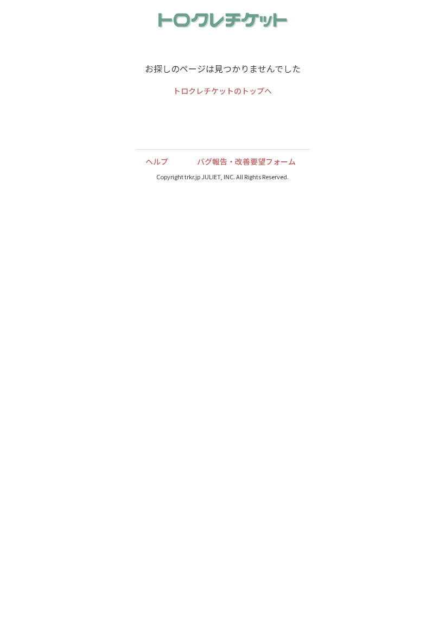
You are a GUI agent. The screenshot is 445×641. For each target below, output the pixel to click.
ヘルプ (156, 161)
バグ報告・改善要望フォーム (246, 161)
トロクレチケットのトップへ (222, 91)
